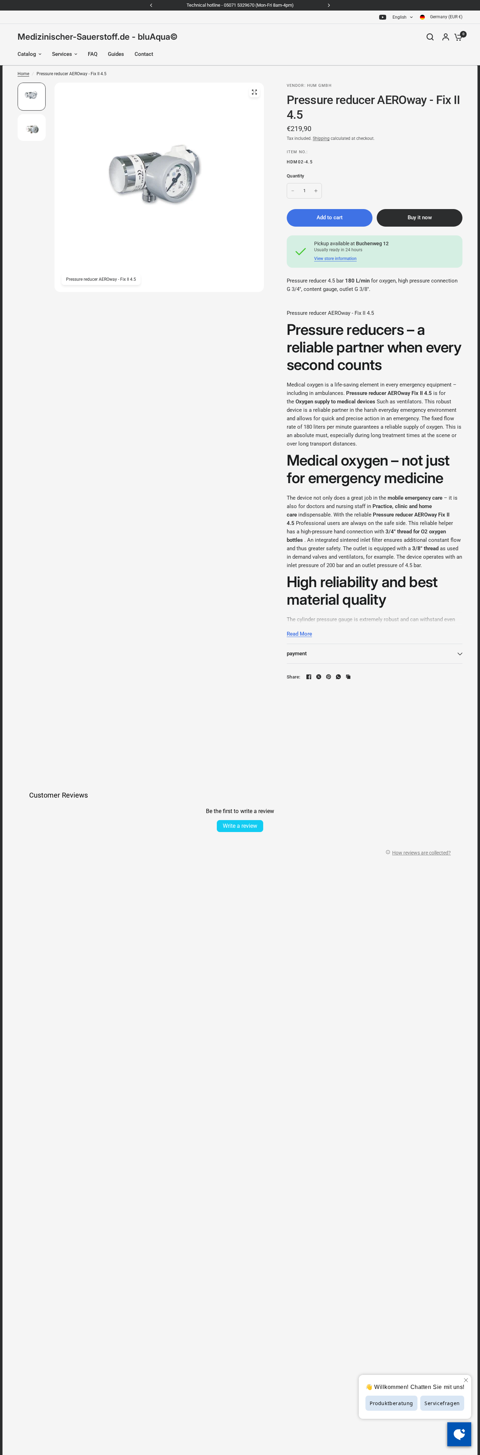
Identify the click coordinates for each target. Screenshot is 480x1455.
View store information (335, 258)
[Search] (430, 36)
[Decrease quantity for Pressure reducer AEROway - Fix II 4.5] (292, 190)
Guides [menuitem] (116, 54)
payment (297, 653)
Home (23, 73)
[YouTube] (382, 17)
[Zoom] (254, 92)
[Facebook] (309, 677)
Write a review (240, 826)
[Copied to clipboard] (348, 677)
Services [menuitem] (62, 54)
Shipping (321, 138)
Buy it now (420, 217)
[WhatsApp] (338, 677)
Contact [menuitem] (144, 54)
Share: (293, 677)
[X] (318, 677)
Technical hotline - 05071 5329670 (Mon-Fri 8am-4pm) (240, 5)
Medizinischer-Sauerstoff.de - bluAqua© (98, 37)
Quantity (295, 175)
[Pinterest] (328, 677)
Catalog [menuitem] (27, 54)
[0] (456, 36)
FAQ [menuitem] (92, 54)
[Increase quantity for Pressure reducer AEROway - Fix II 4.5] (316, 190)
